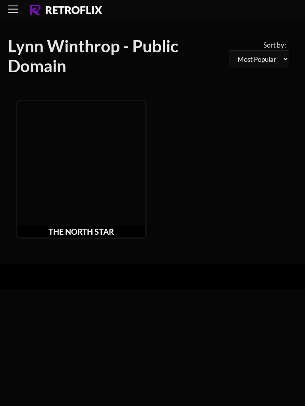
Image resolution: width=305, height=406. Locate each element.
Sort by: (274, 45)
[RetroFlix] (66, 10)
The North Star (81, 231)
